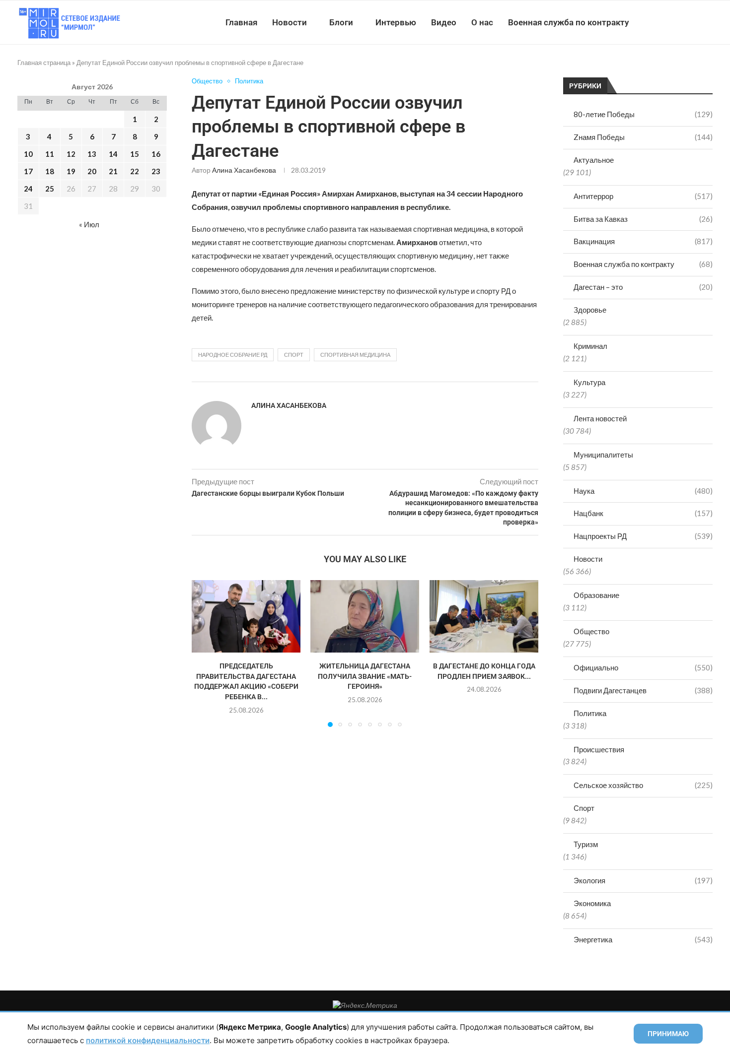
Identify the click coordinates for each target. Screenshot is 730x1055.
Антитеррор (643, 196)
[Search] (708, 22)
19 (71, 171)
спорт (293, 354)
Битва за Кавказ (643, 218)
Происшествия (599, 749)
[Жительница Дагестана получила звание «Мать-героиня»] (364, 616)
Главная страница (44, 62)
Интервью (395, 22)
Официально (643, 667)
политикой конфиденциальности (148, 1040)
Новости (289, 22)
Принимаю (668, 1034)
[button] (205, 653)
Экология (643, 880)
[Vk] (671, 22)
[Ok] (692, 22)
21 (113, 171)
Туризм (586, 844)
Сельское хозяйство (643, 785)
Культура (589, 382)
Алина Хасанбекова (244, 170)
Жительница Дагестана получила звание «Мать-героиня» (365, 676)
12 (71, 153)
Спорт (584, 807)
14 (113, 153)
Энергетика (643, 939)
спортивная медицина (355, 354)
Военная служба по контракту (568, 22)
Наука (643, 490)
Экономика (592, 903)
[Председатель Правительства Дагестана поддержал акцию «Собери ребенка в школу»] (246, 616)
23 (155, 171)
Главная (241, 22)
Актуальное (594, 159)
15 (134, 153)
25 (49, 188)
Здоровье (590, 309)
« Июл (89, 224)
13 (91, 153)
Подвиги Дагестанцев (643, 690)
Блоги (341, 22)
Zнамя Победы (643, 136)
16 (155, 153)
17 (28, 171)
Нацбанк (643, 513)
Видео (443, 22)
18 (49, 171)
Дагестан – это (643, 286)
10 (28, 153)
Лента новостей (600, 418)
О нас (482, 22)
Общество (591, 631)
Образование (596, 595)
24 (28, 188)
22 (134, 171)
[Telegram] (682, 22)
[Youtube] (661, 22)
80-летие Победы (643, 114)
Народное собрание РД (232, 354)
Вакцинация (643, 241)
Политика (590, 713)
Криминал (590, 345)
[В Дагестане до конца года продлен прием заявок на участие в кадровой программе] (484, 616)
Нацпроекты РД (643, 535)
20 (91, 171)
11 (49, 153)
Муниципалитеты (603, 454)
